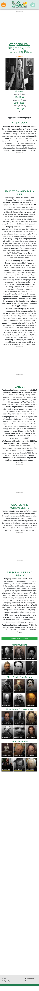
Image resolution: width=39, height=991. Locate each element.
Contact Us (28, 981)
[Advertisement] (20, 890)
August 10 (17, 94)
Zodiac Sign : (19, 108)
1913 (23, 94)
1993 (24, 100)
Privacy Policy (29, 978)
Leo (19, 111)
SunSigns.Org (6, 981)
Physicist (19, 56)
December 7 (17, 100)
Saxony (15, 106)
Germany (22, 106)
